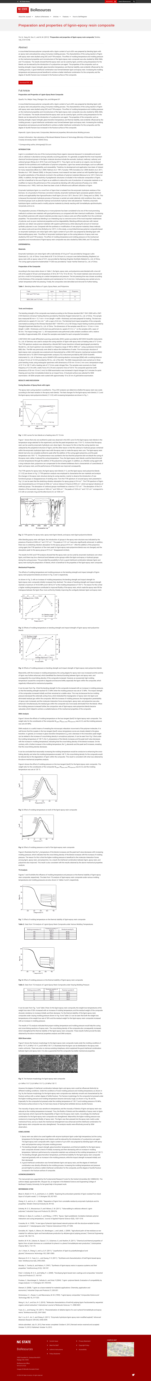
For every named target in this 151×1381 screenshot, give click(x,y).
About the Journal (25, 17)
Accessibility (83, 1349)
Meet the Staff (54, 1345)
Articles (56, 17)
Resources (109, 1)
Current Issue (54, 1341)
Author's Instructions (56, 1349)
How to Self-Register (80, 17)
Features (66, 17)
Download (24, 82)
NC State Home (25, 1)
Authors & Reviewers (42, 17)
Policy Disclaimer (55, 1354)
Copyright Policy (84, 1345)
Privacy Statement (84, 1341)
